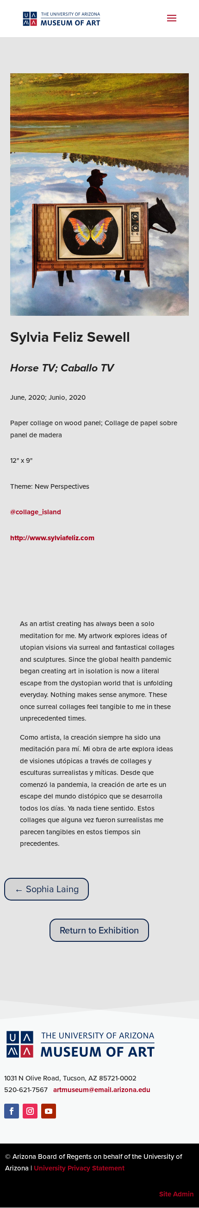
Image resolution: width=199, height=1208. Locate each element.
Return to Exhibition (99, 930)
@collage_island (35, 512)
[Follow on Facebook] (11, 1111)
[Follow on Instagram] (30, 1111)
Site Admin (176, 1194)
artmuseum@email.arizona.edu (101, 1090)
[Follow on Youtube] (48, 1111)
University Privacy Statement (79, 1168)
